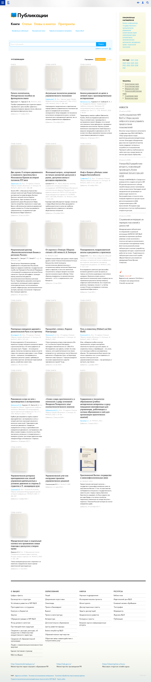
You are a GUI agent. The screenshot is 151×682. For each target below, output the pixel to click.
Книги (15, 24)
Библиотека (118, 595)
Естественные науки (132, 86)
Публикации (32, 15)
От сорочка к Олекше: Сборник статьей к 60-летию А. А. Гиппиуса (61, 251)
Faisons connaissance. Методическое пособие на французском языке (23, 96)
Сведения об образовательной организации (23, 640)
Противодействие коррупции (22, 627)
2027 (132, 60)
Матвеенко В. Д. (85, 102)
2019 (132, 65)
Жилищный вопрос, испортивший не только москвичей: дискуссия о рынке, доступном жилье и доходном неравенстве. (61, 176)
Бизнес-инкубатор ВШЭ (54, 630)
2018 (136, 65)
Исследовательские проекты (91, 599)
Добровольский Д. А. (52, 410)
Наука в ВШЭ (80, 31)
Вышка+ (48, 611)
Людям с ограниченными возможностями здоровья (27, 646)
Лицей (47, 595)
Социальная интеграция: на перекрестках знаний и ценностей (131, 222)
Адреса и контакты (21, 676)
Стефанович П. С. (85, 178)
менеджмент (135, 42)
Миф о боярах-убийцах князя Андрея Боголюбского (94, 173)
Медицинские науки (132, 89)
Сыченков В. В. (15, 489)
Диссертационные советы (90, 607)
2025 (124, 63)
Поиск (101, 44)
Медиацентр (118, 611)
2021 (124, 65)
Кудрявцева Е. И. (51, 99)
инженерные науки (129, 35)
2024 (128, 63)
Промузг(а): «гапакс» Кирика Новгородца (59, 330)
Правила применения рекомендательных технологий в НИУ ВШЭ (33, 679)
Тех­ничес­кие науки (131, 98)
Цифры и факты (17, 595)
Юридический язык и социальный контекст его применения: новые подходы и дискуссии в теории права (26, 545)
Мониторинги (85, 603)
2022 (136, 63)
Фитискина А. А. (51, 335)
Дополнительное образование (57, 623)
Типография (118, 607)
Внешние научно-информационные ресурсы (93, 624)
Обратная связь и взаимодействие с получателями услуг (59, 639)
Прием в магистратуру (54, 615)
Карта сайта (61, 679)
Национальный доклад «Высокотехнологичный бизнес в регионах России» (25, 252)
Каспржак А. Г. (84, 421)
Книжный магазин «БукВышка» (125, 603)
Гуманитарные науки (132, 84)
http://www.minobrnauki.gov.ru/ (23, 664)
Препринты (66, 24)
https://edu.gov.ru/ (64, 664)
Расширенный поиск (38, 31)
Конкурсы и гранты (87, 619)
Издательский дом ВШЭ (123, 599)
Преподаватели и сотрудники (22, 607)
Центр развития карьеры (54, 627)
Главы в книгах (45, 24)
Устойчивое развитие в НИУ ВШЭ (24, 603)
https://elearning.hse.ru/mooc (113, 664)
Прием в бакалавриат (53, 607)
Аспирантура (50, 619)
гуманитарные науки (130, 32)
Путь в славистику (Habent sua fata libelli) (95, 330)
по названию (99, 59)
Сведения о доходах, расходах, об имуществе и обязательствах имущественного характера (24, 632)
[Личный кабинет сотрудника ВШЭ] (143, 2)
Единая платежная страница (21, 651)
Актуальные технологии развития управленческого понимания (61, 94)
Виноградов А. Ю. (16, 335)
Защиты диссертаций (88, 611)
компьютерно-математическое (128, 38)
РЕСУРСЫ (118, 591)
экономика (126, 47)
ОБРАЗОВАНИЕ (52, 591)
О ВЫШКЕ (15, 591)
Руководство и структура (21, 599)
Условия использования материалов (41, 676)
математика (127, 42)
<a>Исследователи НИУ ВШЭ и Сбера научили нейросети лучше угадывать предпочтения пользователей (131, 120)
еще (124, 68)
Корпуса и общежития (19, 611)
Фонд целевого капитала (20, 623)
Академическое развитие (89, 615)
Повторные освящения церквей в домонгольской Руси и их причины (26, 330)
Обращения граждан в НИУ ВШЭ (23, 619)
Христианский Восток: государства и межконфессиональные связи (95, 476)
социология (132, 44)
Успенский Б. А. (85, 335)
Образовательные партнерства (57, 634)
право (125, 44)
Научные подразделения (89, 595)
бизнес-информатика (130, 23)
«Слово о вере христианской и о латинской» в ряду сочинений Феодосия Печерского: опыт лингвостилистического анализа (60, 403)
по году (109, 59)
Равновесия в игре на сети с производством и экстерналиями (25, 400)
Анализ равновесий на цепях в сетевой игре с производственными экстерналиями (95, 96)
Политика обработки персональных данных (70, 676)
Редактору (143, 675)
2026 (136, 60)
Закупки (14, 615)
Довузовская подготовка (55, 599)
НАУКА (83, 591)
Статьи (27, 24)
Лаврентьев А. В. (16, 184)
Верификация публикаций (20, 31)
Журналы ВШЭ (119, 615)
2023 (132, 63)
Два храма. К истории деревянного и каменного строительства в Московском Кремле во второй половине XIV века (27, 176)
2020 (128, 65)
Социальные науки (131, 96)
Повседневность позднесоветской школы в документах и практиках (95, 251)
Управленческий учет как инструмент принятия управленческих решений (57, 478)
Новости (123, 107)
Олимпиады (49, 603)
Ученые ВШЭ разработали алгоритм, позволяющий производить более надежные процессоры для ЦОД (131, 169)
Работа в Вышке (17, 655)
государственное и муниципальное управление (129, 27)
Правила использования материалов (60, 31)
